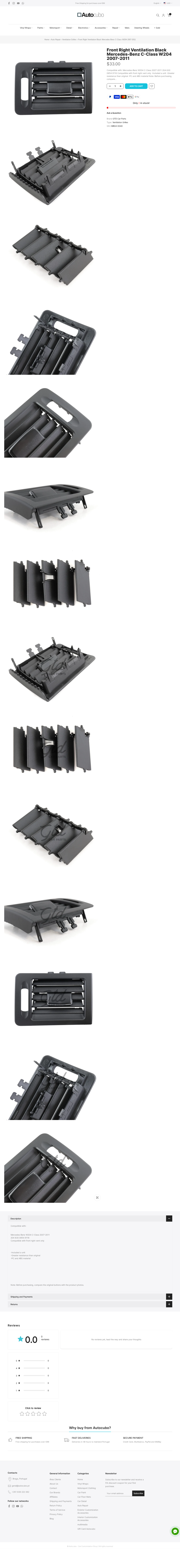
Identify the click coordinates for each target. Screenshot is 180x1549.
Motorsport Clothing (86, 1488)
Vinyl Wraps (25, 28)
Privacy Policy (56, 1514)
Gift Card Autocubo (86, 1529)
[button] (33, 1360)
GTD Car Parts (119, 118)
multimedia (82, 1524)
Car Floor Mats (84, 1497)
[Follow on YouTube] (18, 3)
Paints (40, 28)
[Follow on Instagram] (13, 3)
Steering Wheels (141, 28)
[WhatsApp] (23, 3)
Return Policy (56, 1505)
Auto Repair (55, 40)
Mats (127, 28)
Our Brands (55, 1492)
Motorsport (55, 28)
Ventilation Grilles (69, 40)
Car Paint (81, 1492)
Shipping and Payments (61, 1501)
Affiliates (54, 1497)
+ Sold (157, 28)
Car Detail (81, 1501)
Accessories (100, 28)
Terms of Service (57, 1510)
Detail (69, 28)
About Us (54, 1484)
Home (46, 40)
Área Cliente (55, 1479)
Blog (52, 1518)
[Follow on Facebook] (9, 3)
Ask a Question (114, 113)
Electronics (83, 28)
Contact (53, 1488)
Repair (115, 28)
